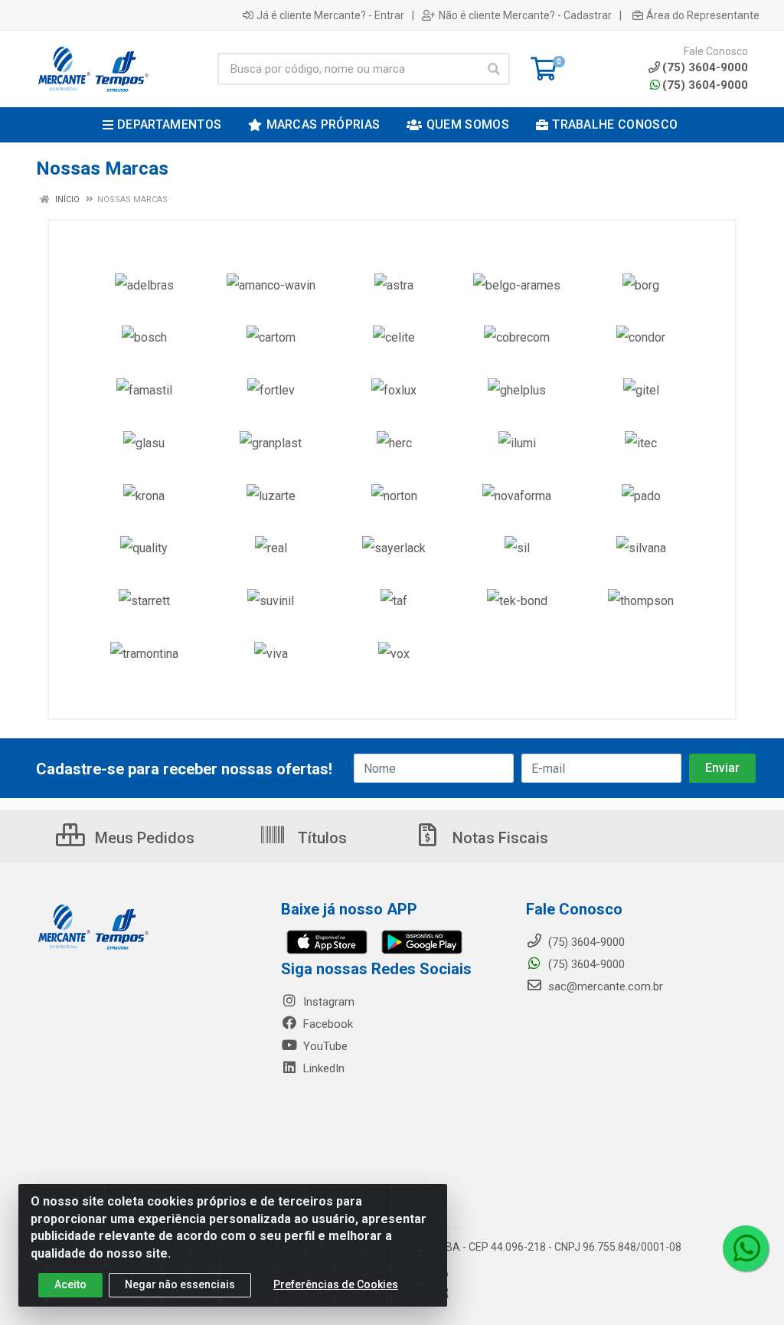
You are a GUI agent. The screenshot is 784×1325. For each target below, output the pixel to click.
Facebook (326, 1024)
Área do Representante (703, 15)
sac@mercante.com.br (604, 986)
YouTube (324, 1046)
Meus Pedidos (142, 838)
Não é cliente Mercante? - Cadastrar (525, 15)
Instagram (327, 1002)
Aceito (70, 1284)
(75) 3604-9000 (705, 85)
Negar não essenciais (180, 1284)
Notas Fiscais (498, 838)
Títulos (320, 838)
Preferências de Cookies (335, 1284)
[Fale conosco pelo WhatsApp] (746, 1248)
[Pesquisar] (494, 69)
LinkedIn (322, 1068)
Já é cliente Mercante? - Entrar (330, 15)
